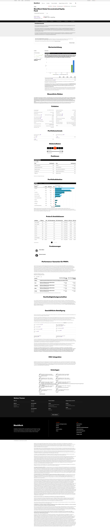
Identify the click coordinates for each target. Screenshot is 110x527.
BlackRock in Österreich (17, 404)
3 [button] (54, 242)
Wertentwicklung (44, 21)
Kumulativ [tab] (58, 53)
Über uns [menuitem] (43, 3)
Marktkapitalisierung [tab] (47, 183)
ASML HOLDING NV (37, 165)
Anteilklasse (36, 220)
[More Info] (52, 78)
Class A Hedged (37, 222)
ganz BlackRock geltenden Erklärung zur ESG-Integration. (46, 364)
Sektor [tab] (36, 183)
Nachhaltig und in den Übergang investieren (53, 404)
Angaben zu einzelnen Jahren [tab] (66, 53)
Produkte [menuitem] (48, 3)
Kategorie (35, 186)
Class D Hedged (37, 224)
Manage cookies (79, 434)
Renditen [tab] (46, 50)
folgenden (65, 322)
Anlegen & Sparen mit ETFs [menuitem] (63, 3)
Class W (36, 239)
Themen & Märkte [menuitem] (54, 3)
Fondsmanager (58, 21)
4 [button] (55, 242)
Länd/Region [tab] (40, 183)
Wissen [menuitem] (71, 3)
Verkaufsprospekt (60, 6)
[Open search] (75, 3)
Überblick (36, 21)
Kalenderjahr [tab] (47, 53)
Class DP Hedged (37, 237)
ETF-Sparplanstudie (68, 404)
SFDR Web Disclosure (67, 6)
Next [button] (56, 242)
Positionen (66, 21)
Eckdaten (51, 21)
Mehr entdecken (55, 414)
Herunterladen (74, 6)
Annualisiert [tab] (52, 53)
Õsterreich (93, 0)
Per (34, 276)
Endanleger (88, 0)
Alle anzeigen (32, 404)
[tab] (39, 56)
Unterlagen (73, 21)
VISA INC (57, 165)
